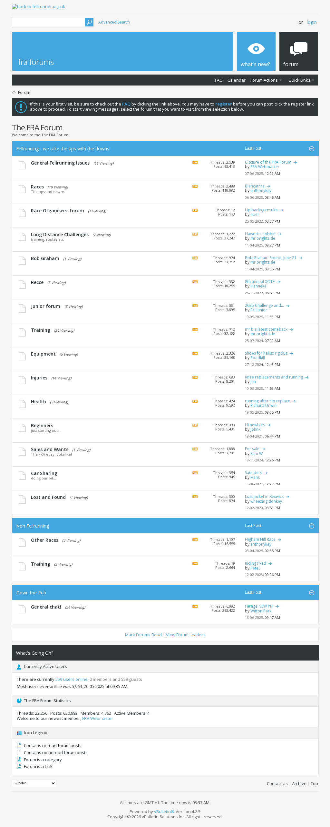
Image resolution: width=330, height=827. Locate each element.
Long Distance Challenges (60, 234)
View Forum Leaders (186, 635)
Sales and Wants (49, 449)
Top (314, 783)
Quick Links (299, 80)
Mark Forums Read (143, 635)
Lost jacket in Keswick (264, 496)
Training (40, 330)
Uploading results (261, 210)
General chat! (46, 607)
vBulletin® (164, 811)
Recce (37, 282)
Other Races (44, 540)
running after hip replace (267, 401)
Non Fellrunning (32, 526)
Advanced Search (114, 22)
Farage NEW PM (259, 606)
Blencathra (255, 186)
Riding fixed (255, 563)
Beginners (42, 425)
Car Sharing (44, 473)
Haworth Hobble (260, 234)
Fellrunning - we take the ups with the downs (62, 149)
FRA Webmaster (97, 718)
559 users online (71, 679)
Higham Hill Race (260, 539)
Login (312, 22)
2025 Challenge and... (264, 305)
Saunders (253, 472)
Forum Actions (264, 80)
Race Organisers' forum (57, 210)
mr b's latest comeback (266, 329)
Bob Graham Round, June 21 (270, 257)
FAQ (219, 80)
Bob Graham (45, 258)
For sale (252, 448)
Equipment (43, 354)
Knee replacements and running (274, 377)
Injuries (39, 378)
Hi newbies (255, 425)
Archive (299, 783)
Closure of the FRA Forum (268, 162)
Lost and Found (48, 497)
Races (37, 187)
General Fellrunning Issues (60, 163)
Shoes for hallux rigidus (266, 353)
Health (38, 401)
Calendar (237, 80)
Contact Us (277, 783)
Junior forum (45, 306)
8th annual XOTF (260, 281)
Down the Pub (31, 593)
